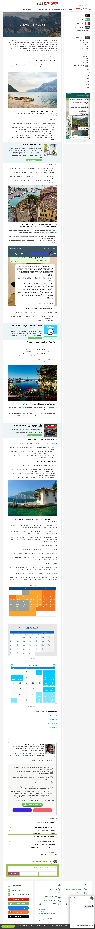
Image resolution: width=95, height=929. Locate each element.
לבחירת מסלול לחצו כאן (35, 338)
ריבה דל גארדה (53, 230)
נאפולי (88, 84)
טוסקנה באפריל (53, 727)
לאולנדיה (54, 537)
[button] (50, 56)
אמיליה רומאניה (84, 48)
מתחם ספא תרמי (26, 451)
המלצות (70, 9)
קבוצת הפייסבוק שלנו (19, 908)
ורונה (88, 81)
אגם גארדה (35, 40)
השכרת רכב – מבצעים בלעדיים (59, 9)
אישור (8, 926)
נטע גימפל (51, 852)
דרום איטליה (85, 56)
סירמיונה (54, 443)
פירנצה (88, 72)
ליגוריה (86, 50)
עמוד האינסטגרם (18, 912)
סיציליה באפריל (53, 731)
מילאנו (46, 557)
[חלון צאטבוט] (82, 912)
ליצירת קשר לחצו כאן (18, 899)
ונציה (88, 75)
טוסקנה (86, 44)
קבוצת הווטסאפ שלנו (19, 904)
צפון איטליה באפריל (52, 715)
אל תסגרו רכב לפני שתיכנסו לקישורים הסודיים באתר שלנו (28, 426)
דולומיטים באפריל (52, 719)
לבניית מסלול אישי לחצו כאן (34, 160)
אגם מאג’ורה (85, 60)
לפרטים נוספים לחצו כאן (43, 810)
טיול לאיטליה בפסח (52, 739)
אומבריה (86, 46)
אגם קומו (85, 62)
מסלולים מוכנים (32, 9)
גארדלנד (54, 525)
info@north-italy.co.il (20, 894)
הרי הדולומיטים (84, 40)
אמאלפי (86, 58)
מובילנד (55, 531)
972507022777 (16, 886)
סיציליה (86, 52)
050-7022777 (16, 890)
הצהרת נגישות (43, 915)
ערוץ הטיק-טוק (17, 916)
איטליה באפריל (53, 735)
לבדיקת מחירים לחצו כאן (35, 435)
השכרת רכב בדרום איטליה (83, 31)
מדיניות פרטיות (43, 909)
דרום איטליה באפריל (52, 723)
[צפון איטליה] (47, 3)
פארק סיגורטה (53, 567)
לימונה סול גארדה (52, 408)
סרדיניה (86, 54)
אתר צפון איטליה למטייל (45, 921)
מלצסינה (52, 352)
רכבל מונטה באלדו (52, 573)
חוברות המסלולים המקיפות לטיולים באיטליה (25, 325)
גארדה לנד (87, 87)
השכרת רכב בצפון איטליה (83, 34)
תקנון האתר (42, 911)
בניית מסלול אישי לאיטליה (44, 9)
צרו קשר (25, 9)
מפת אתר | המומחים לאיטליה (47, 913)
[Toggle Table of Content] (54, 56)
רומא (88, 69)
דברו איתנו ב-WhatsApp (34, 804)
